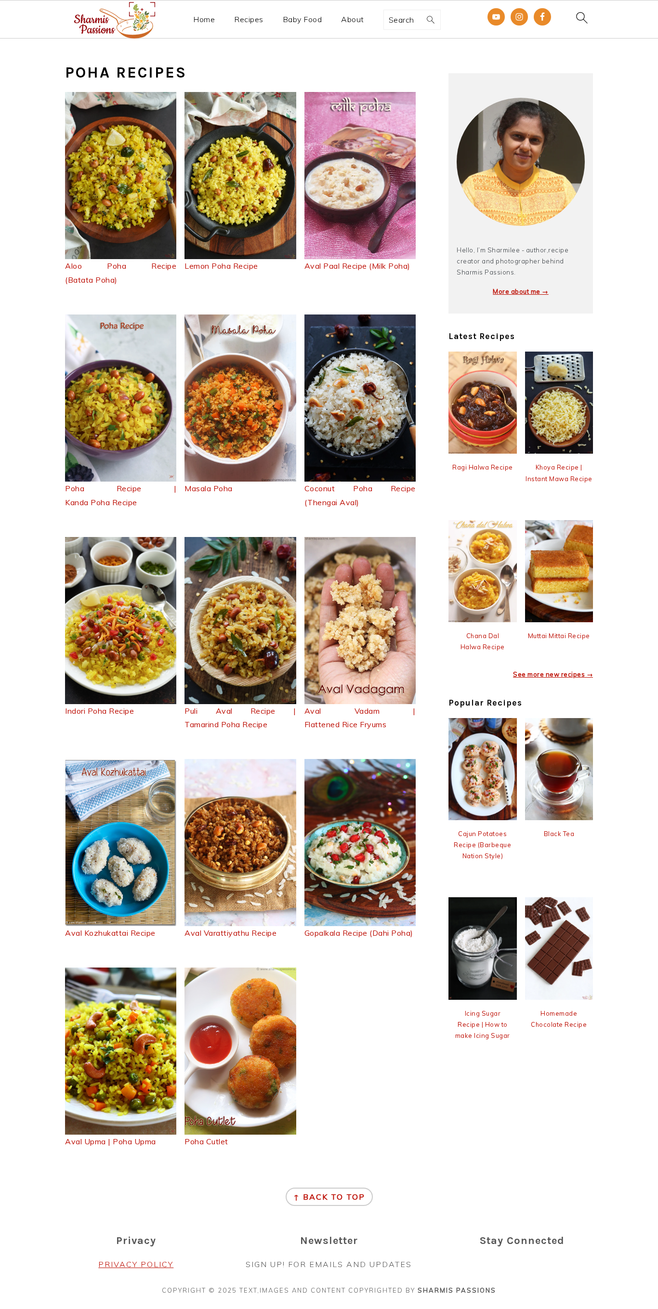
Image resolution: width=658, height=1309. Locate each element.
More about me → (521, 291)
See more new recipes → (553, 674)
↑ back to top (329, 1197)
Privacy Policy (135, 1264)
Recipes (248, 19)
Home (204, 19)
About (352, 19)
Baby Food (302, 19)
